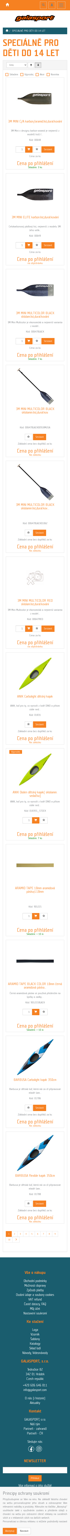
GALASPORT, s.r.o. (35, 1419)
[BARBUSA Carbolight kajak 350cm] (35, 1056)
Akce (42, 74)
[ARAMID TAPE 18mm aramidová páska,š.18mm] (35, 865)
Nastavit (24, 1531)
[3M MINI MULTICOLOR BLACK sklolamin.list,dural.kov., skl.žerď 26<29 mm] (35, 481)
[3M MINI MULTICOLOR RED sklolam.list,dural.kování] (35, 577)
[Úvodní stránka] (7, 30)
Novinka (55, 74)
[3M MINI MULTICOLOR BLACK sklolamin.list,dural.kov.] (35, 386)
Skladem (14, 74)
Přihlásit (35, 1478)
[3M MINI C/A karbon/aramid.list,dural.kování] (35, 98)
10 (9, 1239)
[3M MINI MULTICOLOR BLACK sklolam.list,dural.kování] (35, 290)
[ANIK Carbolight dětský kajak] (35, 673)
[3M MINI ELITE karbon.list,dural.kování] (35, 194)
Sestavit (48, 149)
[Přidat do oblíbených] (37, 149)
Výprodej (28, 74)
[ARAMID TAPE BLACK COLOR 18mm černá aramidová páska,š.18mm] (35, 961)
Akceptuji (9, 1531)
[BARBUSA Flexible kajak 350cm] (35, 1152)
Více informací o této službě (35, 1485)
